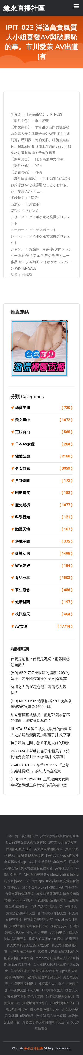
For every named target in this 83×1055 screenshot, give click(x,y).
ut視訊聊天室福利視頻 (51, 900)
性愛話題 (43, 456)
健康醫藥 (43, 602)
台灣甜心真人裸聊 (19, 849)
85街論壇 (26, 1016)
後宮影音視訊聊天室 (38, 919)
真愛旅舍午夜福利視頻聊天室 (43, 1022)
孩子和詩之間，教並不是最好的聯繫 (40, 743)
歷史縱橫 (43, 505)
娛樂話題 (43, 553)
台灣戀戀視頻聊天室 (51, 913)
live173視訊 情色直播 (51, 1016)
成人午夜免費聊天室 (44, 1009)
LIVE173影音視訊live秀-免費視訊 (53, 907)
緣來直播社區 (33, 1048)
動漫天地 (43, 529)
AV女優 (43, 626)
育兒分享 (43, 578)
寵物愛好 (43, 565)
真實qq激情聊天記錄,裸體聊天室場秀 (41, 852)
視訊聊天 (43, 614)
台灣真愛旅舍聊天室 (19, 894)
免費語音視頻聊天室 (20, 913)
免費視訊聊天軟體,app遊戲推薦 (54, 971)
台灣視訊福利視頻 (23, 984)
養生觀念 (43, 590)
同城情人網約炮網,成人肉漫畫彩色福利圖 (41, 865)
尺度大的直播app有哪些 (46, 939)
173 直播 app (34, 881)
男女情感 (43, 468)
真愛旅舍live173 (62, 1003)
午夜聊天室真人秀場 (24, 990)
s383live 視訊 (22, 900)
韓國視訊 (71, 939)
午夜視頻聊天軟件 (23, 951)
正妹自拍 (43, 432)
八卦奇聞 (43, 480)
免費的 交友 (58, 926)
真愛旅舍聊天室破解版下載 (28, 926)
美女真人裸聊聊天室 (48, 849)
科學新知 (43, 517)
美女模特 (43, 420)
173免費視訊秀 (52, 990)
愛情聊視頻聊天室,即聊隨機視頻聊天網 (33, 977)
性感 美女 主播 (37, 932)
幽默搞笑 (43, 492)
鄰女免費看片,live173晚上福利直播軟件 (50, 887)
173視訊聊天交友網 (60, 996)
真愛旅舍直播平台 (35, 1003)
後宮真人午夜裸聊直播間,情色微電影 (41, 993)
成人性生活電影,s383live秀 (47, 862)
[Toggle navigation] (76, 6)
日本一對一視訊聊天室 (22, 836)
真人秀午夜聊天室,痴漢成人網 (28, 945)
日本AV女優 (43, 444)
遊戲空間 (43, 541)
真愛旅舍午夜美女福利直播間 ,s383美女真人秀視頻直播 (42, 839)
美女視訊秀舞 (20, 971)
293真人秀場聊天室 (62, 842)
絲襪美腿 (43, 407)
